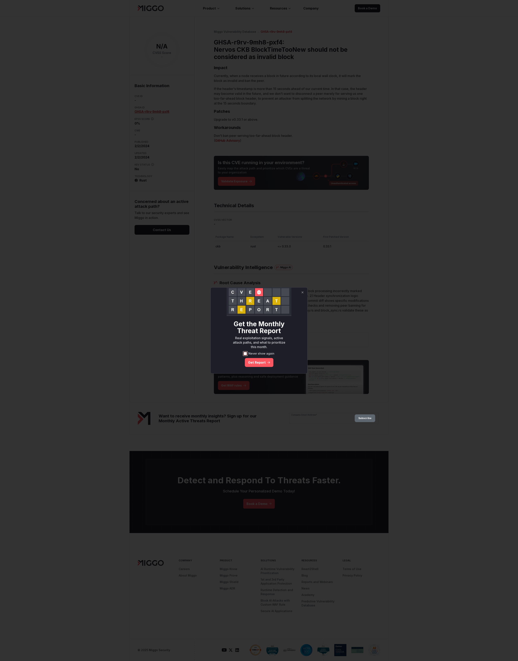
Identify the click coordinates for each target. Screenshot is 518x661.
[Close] (302, 292)
